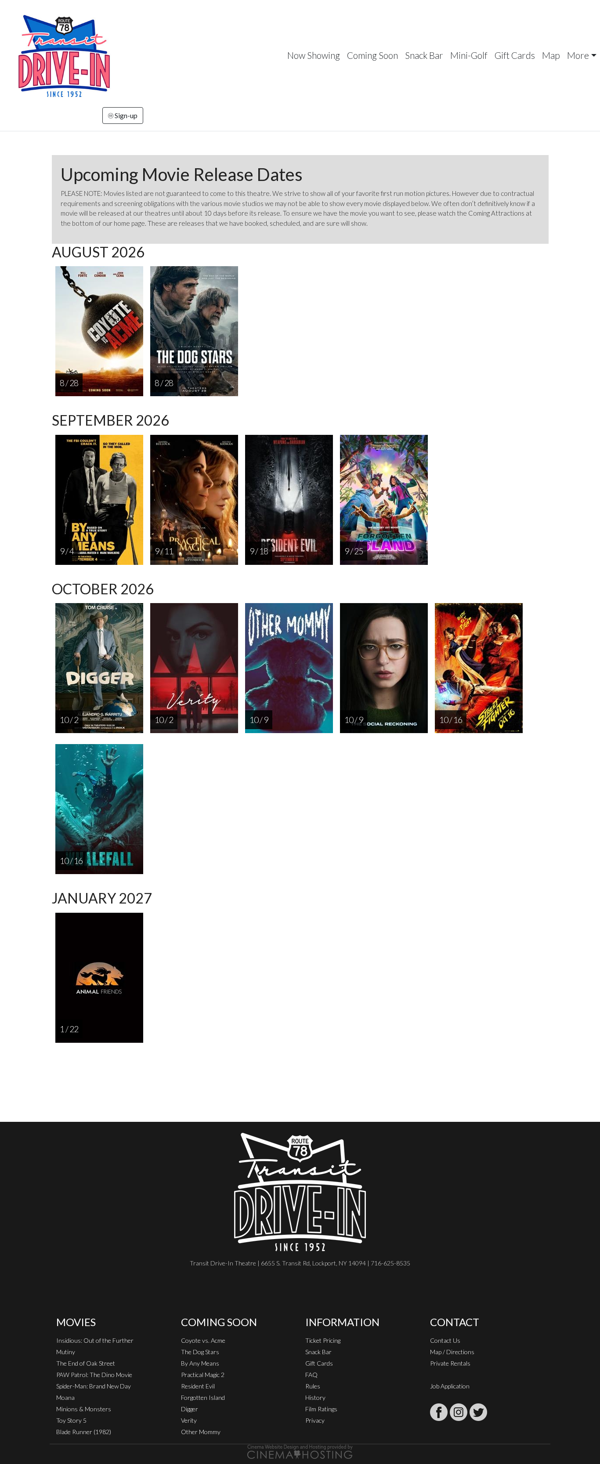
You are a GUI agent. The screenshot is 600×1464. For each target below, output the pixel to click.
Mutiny (65, 1352)
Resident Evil (198, 1386)
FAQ (311, 1374)
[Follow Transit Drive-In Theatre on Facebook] (439, 1412)
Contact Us (445, 1340)
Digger (189, 1409)
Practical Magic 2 (202, 1374)
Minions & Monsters (83, 1409)
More (578, 55)
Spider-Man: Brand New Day (93, 1386)
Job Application (450, 1386)
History (315, 1397)
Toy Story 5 (71, 1420)
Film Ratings (321, 1409)
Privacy (315, 1420)
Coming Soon (372, 55)
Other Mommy (200, 1431)
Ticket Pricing (322, 1340)
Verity (189, 1420)
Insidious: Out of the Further (95, 1340)
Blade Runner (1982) (83, 1431)
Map (551, 55)
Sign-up (125, 115)
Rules (312, 1386)
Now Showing (313, 55)
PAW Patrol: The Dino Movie (94, 1374)
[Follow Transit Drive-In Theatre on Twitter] (478, 1412)
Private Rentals (450, 1363)
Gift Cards (515, 55)
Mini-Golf (469, 55)
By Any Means (200, 1363)
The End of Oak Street (85, 1363)
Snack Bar (424, 55)
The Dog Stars (200, 1352)
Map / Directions (452, 1352)
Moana (65, 1397)
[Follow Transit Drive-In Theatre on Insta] (458, 1412)
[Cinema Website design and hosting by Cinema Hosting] (300, 1451)
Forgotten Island (203, 1397)
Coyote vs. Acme (203, 1340)
